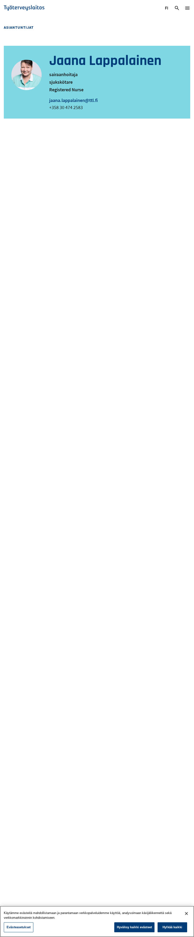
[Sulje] (186, 913)
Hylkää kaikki (172, 927)
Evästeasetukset (19, 927)
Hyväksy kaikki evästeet (134, 927)
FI (167, 8)
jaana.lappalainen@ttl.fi (73, 100)
